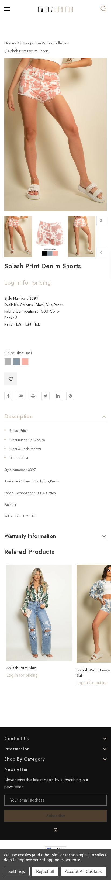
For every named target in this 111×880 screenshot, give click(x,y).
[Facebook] (8, 396)
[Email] (21, 396)
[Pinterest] (70, 396)
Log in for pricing (27, 282)
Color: (18, 353)
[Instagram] (55, 830)
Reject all (45, 871)
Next (101, 220)
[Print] (33, 396)
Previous (101, 252)
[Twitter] (45, 396)
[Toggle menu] (7, 9)
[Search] (103, 9)
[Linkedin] (58, 396)
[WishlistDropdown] (10, 378)
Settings (16, 871)
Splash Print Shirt (21, 668)
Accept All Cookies (83, 871)
